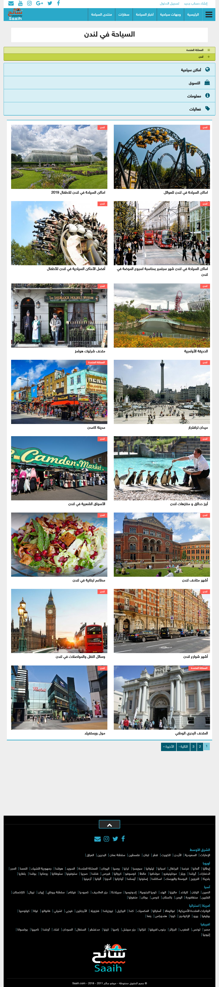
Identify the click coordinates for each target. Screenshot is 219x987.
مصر (207, 930)
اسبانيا (161, 869)
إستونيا (143, 879)
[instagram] (106, 839)
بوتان (144, 898)
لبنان (146, 855)
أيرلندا (192, 874)
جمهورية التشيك (41, 869)
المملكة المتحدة (194, 50)
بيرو (195, 916)
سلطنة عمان (117, 855)
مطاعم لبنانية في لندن (89, 580)
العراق (90, 855)
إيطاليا (206, 869)
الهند (163, 892)
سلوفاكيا (57, 874)
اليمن (179, 898)
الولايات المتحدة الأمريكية (194, 911)
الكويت (165, 855)
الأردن (177, 855)
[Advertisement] (109, 784)
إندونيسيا (130, 892)
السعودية (191, 855)
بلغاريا (22, 874)
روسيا (116, 869)
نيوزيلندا (108, 911)
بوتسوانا (22, 930)
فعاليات (195, 109)
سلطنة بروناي (56, 892)
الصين (206, 892)
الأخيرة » (168, 747)
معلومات (194, 96)
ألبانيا (98, 879)
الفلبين (205, 898)
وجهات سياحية (170, 15)
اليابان (195, 892)
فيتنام (72, 892)
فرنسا (185, 869)
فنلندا (94, 874)
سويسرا (137, 869)
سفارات (123, 15)
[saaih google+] (39, 3)
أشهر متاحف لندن (195, 580)
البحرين (102, 855)
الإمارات (205, 855)
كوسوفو (130, 874)
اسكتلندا (156, 879)
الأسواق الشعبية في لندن (86, 504)
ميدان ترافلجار (198, 428)
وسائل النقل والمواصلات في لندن (80, 657)
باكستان (167, 898)
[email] (11, 3)
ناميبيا (35, 930)
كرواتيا (117, 874)
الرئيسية (193, 15)
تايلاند (184, 892)
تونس (196, 930)
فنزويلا (94, 911)
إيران (41, 892)
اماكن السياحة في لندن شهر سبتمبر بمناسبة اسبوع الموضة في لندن (162, 272)
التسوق (194, 83)
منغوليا (133, 898)
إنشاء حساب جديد (195, 4)
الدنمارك (205, 874)
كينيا (106, 930)
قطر (155, 855)
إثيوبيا (206, 935)
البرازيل (121, 911)
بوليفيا (206, 916)
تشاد (56, 930)
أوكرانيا (119, 879)
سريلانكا (116, 892)
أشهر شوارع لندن (195, 657)
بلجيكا (206, 879)
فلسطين (134, 855)
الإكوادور (184, 916)
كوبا (172, 916)
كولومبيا (24, 911)
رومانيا (44, 874)
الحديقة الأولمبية (196, 351)
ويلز (183, 874)
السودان (68, 930)
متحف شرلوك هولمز (90, 351)
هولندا (59, 869)
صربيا (84, 874)
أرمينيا (87, 879)
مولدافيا (155, 874)
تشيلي (58, 911)
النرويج (195, 879)
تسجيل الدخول (169, 4)
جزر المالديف (100, 892)
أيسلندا (131, 879)
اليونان (105, 869)
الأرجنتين (81, 911)
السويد (71, 869)
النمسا (23, 869)
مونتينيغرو (170, 874)
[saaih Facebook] (58, 3)
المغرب (184, 930)
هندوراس (161, 916)
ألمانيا (195, 869)
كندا (131, 911)
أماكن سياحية (191, 70)
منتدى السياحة (101, 15)
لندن (201, 57)
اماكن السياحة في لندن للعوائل (186, 193)
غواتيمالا (170, 911)
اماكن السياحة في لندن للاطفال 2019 (78, 193)
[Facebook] (123, 839)
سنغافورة (192, 898)
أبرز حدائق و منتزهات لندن (189, 504)
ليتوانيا (150, 869)
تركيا (126, 869)
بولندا (33, 874)
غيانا (35, 911)
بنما (149, 916)
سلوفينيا (71, 874)
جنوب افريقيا (157, 930)
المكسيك (143, 911)
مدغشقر (95, 930)
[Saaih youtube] (20, 3)
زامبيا (115, 930)
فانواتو (46, 911)
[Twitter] (115, 839)
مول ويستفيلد (94, 733)
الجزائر (172, 930)
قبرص (106, 874)
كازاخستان (19, 892)
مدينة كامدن (96, 428)
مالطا (143, 874)
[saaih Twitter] (50, 3)
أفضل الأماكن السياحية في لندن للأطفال (76, 269)
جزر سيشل (129, 930)
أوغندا (46, 930)
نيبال (31, 892)
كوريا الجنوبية (148, 892)
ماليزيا (173, 892)
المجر (13, 869)
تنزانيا (142, 930)
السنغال (81, 930)
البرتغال (173, 869)
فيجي (69, 911)
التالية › (183, 747)
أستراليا (156, 911)
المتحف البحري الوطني (191, 733)
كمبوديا (84, 892)
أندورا (108, 879)
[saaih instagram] (29, 3)
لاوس (155, 898)
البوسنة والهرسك (176, 879)
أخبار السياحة (145, 15)
